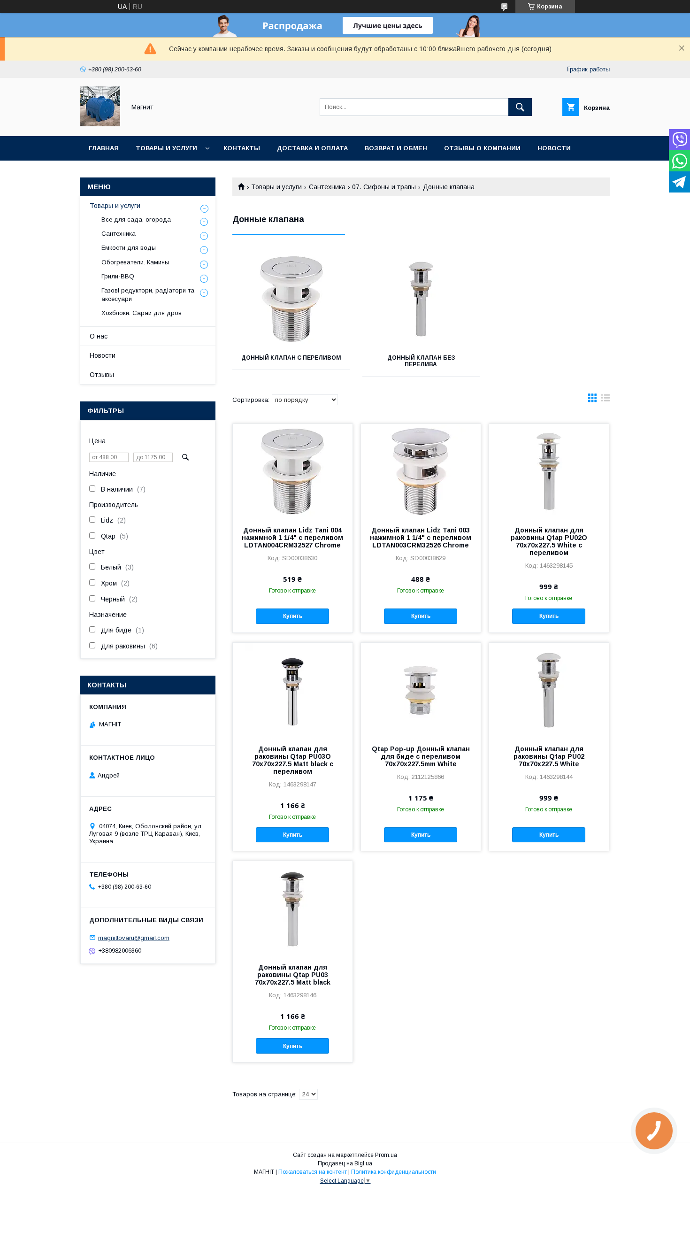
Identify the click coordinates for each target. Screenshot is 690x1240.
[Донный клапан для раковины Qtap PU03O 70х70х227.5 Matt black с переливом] (293, 690)
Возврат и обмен (396, 148)
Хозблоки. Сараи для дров (141, 312)
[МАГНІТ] (100, 124)
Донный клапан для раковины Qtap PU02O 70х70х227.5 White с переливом (549, 541)
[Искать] (520, 107)
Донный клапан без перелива (421, 361)
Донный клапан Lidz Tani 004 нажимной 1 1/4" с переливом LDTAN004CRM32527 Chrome (292, 537)
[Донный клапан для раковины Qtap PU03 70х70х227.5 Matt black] (293, 908)
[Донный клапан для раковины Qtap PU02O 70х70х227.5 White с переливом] (549, 471)
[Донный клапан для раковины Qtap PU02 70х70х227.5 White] (549, 690)
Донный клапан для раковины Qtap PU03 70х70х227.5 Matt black (292, 974)
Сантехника (327, 187)
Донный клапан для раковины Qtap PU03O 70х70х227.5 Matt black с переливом (292, 760)
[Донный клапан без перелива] (421, 299)
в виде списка (605, 400)
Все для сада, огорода (136, 219)
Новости (554, 148)
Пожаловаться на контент (312, 1172)
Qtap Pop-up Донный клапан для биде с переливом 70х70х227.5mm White (421, 756)
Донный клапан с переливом (291, 357)
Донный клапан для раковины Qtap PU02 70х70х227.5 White (549, 756)
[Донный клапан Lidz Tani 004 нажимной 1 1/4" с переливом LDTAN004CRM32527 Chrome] (293, 471)
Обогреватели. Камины (135, 262)
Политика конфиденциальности (393, 1172)
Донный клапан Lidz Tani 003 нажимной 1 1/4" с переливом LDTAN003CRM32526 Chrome (420, 537)
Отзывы (102, 374)
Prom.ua (386, 1155)
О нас (98, 336)
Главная (104, 148)
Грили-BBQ (117, 276)
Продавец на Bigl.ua (345, 1163)
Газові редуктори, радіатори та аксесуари (147, 294)
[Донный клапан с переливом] (291, 299)
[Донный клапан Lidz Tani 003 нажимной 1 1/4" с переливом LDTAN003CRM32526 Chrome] (421, 471)
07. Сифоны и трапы (384, 187)
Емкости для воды (128, 247)
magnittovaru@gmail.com (133, 937)
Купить (292, 616)
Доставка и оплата (312, 148)
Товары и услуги (166, 148)
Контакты (241, 148)
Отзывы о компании (482, 148)
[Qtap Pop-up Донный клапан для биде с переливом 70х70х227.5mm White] (421, 690)
